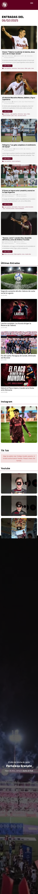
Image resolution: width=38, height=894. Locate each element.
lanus (32, 68)
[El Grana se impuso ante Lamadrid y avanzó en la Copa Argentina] (19, 176)
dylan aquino (14, 206)
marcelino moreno (22, 115)
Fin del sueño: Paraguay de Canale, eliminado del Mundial (18, 357)
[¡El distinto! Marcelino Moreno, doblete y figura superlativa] (19, 83)
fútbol (26, 68)
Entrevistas (29, 56)
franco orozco (21, 68)
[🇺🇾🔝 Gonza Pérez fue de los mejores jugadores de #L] (19, 424)
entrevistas (14, 68)
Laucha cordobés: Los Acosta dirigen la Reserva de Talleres (16, 324)
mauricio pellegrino (16, 161)
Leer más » (7, 65)
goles (29, 68)
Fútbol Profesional (28, 101)
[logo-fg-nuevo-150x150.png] (4, 4)
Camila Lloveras (8, 149)
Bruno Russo (7, 101)
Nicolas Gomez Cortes (9, 194)
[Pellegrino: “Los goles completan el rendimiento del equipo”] (19, 130)
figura (25, 114)
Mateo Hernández (8, 56)
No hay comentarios (9, 57)
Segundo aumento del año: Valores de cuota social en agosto (18, 292)
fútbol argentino (17, 254)
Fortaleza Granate (8, 242)
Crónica (28, 149)
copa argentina (7, 68)
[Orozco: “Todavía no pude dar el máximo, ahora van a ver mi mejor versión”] (19, 37)
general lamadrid (7, 115)
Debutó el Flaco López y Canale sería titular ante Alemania (17, 389)
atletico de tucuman (8, 254)
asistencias (6, 114)
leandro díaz (28, 254)
